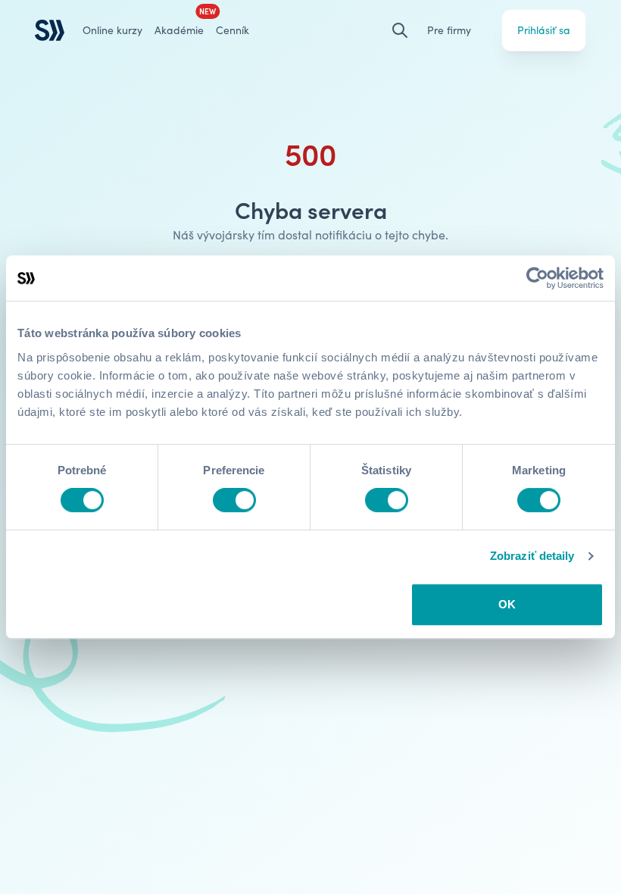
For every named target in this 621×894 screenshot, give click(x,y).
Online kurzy (112, 30)
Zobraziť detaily (532, 555)
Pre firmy (449, 30)
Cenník (232, 30)
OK (507, 604)
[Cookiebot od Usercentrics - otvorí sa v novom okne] (537, 278)
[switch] (234, 500)
